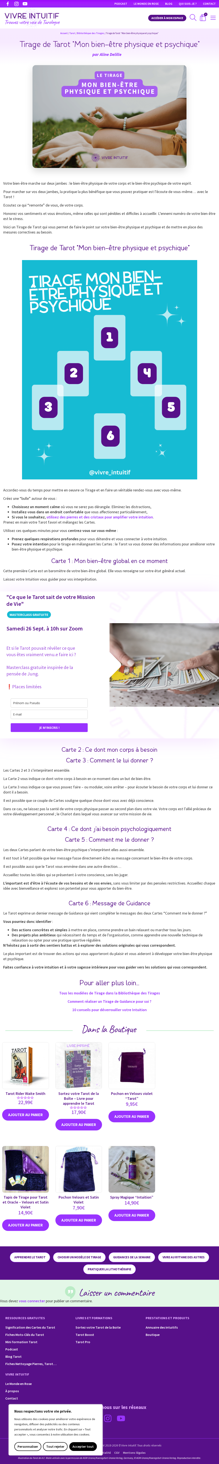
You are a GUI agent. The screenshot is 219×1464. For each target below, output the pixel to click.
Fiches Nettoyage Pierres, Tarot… (30, 1364)
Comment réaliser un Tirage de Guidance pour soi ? (109, 1001)
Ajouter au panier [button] (78, 1124)
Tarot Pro (82, 1342)
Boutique (153, 1334)
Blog (168, 4)
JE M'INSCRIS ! (49, 728)
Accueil (64, 33)
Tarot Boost (84, 1334)
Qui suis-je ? (188, 4)
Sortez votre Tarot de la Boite (98, 1327)
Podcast (120, 4)
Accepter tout (83, 1446)
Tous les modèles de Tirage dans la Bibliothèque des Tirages (109, 993)
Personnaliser (28, 1446)
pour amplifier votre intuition (100, 517)
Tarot (72, 33)
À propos (12, 1391)
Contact (209, 4)
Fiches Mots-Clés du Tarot (24, 1334)
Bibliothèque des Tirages (90, 33)
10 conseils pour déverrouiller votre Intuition (109, 1009)
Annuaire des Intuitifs (162, 1327)
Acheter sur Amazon (25, 1115)
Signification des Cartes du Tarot (30, 1327)
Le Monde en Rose (146, 4)
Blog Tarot (13, 1356)
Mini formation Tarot (21, 1342)
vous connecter (32, 1300)
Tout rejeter (55, 1446)
